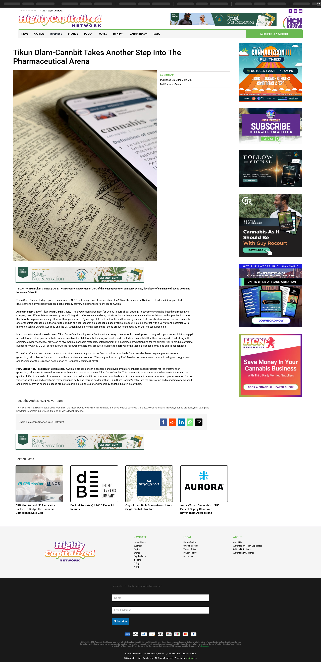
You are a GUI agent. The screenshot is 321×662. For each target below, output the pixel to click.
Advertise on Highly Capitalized (247, 546)
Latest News (140, 542)
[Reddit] (172, 422)
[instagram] (295, 11)
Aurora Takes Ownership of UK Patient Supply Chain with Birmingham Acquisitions (199, 509)
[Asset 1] (60, 15)
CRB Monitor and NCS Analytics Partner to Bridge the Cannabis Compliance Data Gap (36, 509)
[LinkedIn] (181, 422)
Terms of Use (189, 549)
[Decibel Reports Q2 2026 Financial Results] (94, 484)
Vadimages (191, 658)
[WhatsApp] (190, 422)
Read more (205, 646)
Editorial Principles (242, 549)
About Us (237, 542)
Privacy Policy (189, 553)
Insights (137, 560)
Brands (137, 553)
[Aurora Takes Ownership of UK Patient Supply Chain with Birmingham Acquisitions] (204, 484)
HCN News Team (172, 84)
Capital (137, 549)
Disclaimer (188, 556)
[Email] (198, 422)
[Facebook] (163, 422)
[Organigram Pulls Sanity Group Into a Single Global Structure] (149, 484)
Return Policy (189, 542)
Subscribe (120, 621)
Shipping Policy (190, 546)
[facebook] (290, 11)
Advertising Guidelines (243, 553)
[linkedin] (300, 11)
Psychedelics (140, 556)
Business (138, 546)
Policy (136, 563)
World (136, 567)
